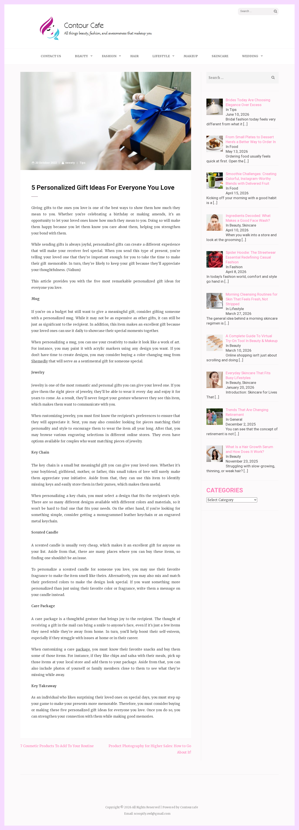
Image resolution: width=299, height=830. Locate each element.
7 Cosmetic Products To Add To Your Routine (57, 746)
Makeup (191, 56)
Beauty (81, 56)
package (83, 649)
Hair (134, 56)
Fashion (109, 56)
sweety (70, 162)
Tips (82, 162)
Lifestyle (161, 56)
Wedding (250, 56)
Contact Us (51, 56)
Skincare (220, 56)
